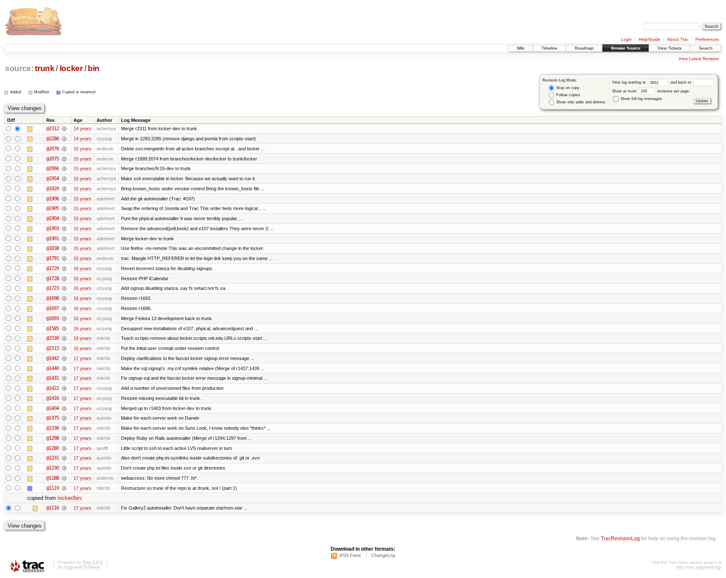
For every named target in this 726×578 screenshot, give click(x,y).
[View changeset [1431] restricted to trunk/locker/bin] (64, 378)
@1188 (52, 478)
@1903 (52, 228)
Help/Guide (649, 39)
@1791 (52, 258)
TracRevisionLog (620, 538)
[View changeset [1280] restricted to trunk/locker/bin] (64, 448)
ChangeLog (383, 555)
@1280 (52, 448)
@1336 (52, 428)
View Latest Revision (699, 58)
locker (71, 68)
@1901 (52, 239)
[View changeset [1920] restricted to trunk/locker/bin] (64, 189)
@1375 (52, 418)
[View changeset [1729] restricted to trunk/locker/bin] (64, 268)
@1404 (52, 408)
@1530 (52, 338)
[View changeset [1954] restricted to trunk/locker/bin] (64, 178)
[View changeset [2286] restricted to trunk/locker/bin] (64, 139)
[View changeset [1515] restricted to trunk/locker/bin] (64, 348)
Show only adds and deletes (580, 102)
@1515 (52, 348)
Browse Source (625, 48)
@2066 (52, 168)
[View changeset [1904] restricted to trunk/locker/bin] (64, 218)
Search (706, 48)
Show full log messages (640, 99)
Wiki (520, 48)
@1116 (52, 508)
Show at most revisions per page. (651, 91)
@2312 (52, 128)
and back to (681, 82)
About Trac (678, 39)
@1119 (52, 488)
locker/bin (69, 498)
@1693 (52, 318)
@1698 (52, 298)
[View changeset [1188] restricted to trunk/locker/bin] (64, 478)
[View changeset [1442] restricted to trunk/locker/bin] (64, 358)
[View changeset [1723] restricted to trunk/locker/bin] (64, 288)
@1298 (52, 438)
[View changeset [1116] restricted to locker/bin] (64, 508)
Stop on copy (567, 88)
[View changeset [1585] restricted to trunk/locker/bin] (64, 328)
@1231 (52, 458)
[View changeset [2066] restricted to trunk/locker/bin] (64, 168)
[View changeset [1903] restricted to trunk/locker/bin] (64, 228)
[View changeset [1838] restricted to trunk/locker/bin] (64, 248)
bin (94, 68)
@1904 (52, 218)
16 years (83, 268)
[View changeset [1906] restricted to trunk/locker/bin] (64, 199)
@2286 (52, 139)
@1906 (52, 199)
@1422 (52, 388)
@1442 (52, 358)
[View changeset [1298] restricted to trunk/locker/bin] (64, 438)
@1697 (52, 308)
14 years (83, 128)
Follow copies (567, 95)
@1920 (52, 189)
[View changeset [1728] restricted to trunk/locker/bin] (64, 278)
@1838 (52, 248)
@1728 (52, 278)
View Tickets (669, 48)
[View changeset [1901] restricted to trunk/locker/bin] (64, 239)
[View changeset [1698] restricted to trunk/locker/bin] (64, 298)
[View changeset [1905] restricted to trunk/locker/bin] (64, 208)
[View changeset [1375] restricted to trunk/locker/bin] (64, 418)
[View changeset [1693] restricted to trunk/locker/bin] (64, 318)
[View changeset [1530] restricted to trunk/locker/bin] (64, 338)
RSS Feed (349, 555)
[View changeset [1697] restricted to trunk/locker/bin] (64, 308)
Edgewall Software (82, 567)
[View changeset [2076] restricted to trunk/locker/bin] (64, 149)
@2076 (52, 149)
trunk (44, 68)
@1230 (52, 468)
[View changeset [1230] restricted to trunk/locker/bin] (64, 468)
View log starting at (629, 82)
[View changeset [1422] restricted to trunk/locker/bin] (64, 388)
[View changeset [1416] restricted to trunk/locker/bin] (64, 398)
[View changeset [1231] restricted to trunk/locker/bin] (64, 458)
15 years (83, 148)
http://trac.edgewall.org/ (699, 567)
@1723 (52, 288)
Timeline (550, 48)
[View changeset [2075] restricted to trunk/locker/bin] (64, 159)
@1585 (52, 328)
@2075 (52, 159)
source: (19, 68)
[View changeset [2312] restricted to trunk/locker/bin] (64, 128)
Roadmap (584, 48)
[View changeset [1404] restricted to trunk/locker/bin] (64, 408)
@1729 (52, 268)
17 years (83, 358)
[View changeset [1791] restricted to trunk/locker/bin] (64, 258)
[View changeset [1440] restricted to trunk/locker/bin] (64, 368)
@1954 (52, 178)
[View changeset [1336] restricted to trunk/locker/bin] (64, 428)
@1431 (52, 378)
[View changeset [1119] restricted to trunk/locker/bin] (64, 488)
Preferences (707, 39)
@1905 (52, 208)
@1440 (52, 368)
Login (626, 39)
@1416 (52, 398)
